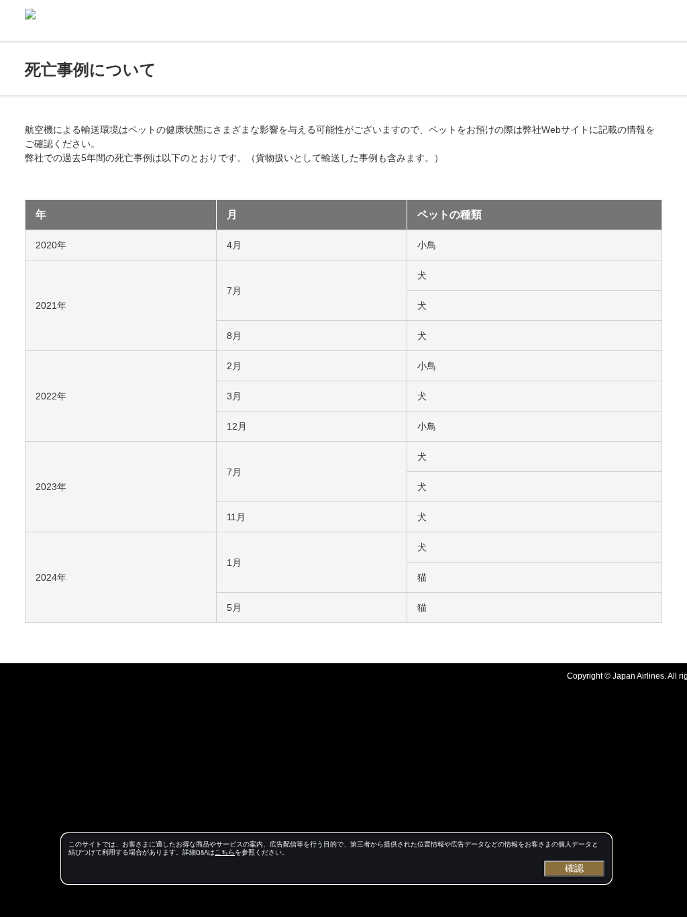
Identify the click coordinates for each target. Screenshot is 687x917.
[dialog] (336, 858)
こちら (225, 852)
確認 (574, 868)
